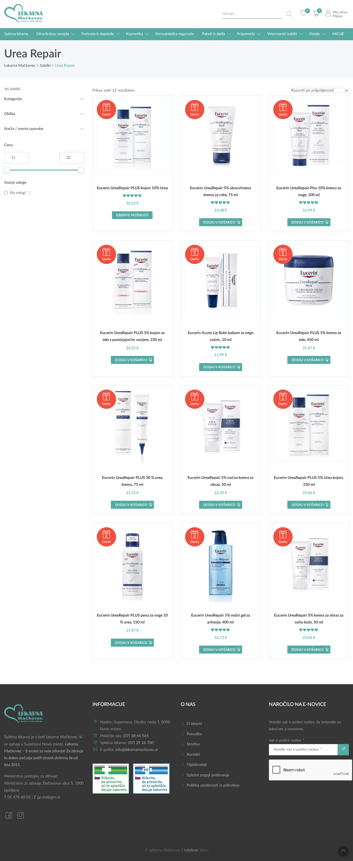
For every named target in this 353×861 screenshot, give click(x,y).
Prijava (337, 16)
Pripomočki (246, 34)
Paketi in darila (213, 34)
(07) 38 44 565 (136, 736)
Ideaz (204, 850)
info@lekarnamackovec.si (136, 750)
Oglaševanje (197, 765)
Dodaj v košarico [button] (219, 222)
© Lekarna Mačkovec (163, 850)
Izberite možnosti (132, 215)
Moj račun (340, 12)
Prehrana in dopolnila (97, 34)
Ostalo (314, 34)
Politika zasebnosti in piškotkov (213, 785)
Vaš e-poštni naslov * (286, 740)
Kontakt (193, 754)
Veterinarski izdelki (282, 34)
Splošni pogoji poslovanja (208, 775)
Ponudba (194, 734)
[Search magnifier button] (289, 14)
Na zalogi (17, 193)
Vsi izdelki (12, 89)
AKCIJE (338, 34)
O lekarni (194, 724)
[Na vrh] (343, 851)
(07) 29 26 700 (141, 743)
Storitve (193, 744)
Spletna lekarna (16, 34)
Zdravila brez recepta (52, 34)
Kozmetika (134, 34)
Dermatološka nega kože (174, 34)
